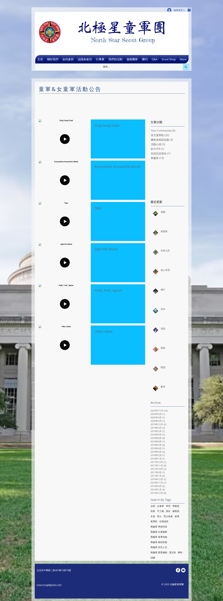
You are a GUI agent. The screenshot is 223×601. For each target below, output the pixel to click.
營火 (159, 516)
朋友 (168, 511)
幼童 (153, 511)
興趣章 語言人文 (159, 547)
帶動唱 (175, 506)
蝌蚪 (180, 552)
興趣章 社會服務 (159, 531)
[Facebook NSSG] (178, 570)
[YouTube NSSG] (183, 570)
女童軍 (160, 506)
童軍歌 (154, 521)
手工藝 (160, 511)
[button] (189, 9)
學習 (168, 506)
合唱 (153, 506)
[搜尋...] (186, 66)
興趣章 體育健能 (159, 552)
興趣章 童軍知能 (159, 536)
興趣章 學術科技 (159, 526)
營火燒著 (168, 516)
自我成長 (163, 521)
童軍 (177, 516)
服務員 (175, 511)
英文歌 (172, 552)
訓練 (153, 557)
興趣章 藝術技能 (159, 542)
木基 (153, 516)
